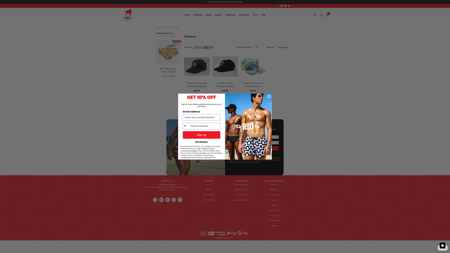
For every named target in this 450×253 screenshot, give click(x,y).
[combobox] (186, 126)
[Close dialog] (269, 96)
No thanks (201, 142)
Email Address (191, 111)
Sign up (201, 134)
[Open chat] (442, 245)
